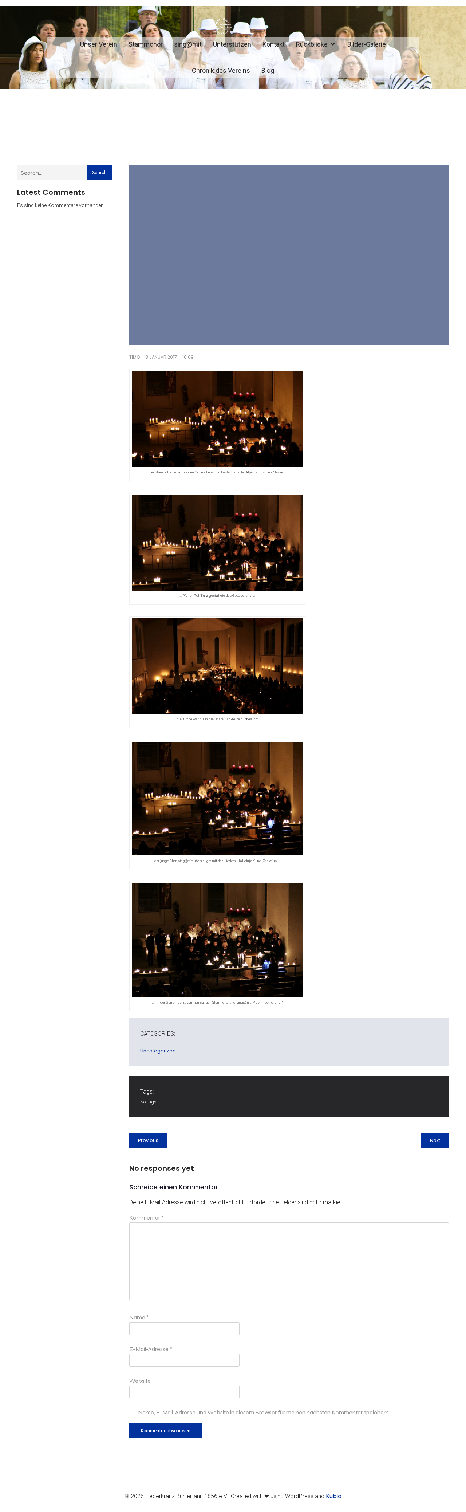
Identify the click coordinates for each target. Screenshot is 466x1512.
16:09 (188, 357)
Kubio (333, 1496)
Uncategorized (158, 1050)
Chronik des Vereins (221, 70)
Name (139, 1317)
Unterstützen (232, 44)
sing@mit (188, 44)
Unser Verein (98, 44)
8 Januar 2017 (161, 357)
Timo (134, 357)
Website (140, 1380)
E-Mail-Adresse (150, 1349)
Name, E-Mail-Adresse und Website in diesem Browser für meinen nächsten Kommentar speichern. (264, 1412)
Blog (267, 70)
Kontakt (273, 44)
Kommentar (146, 1217)
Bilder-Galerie (366, 44)
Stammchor (146, 44)
